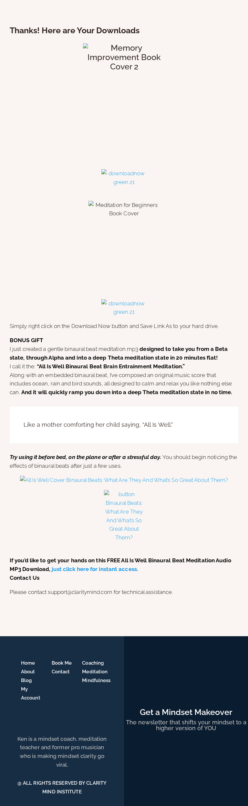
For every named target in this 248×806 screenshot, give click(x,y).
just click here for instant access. (95, 569)
